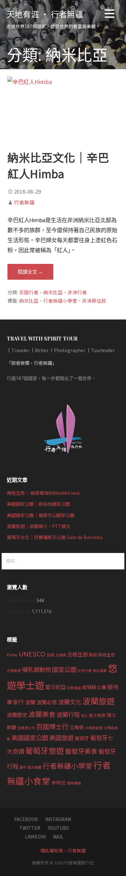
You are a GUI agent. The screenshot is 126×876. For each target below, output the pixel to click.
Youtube (58, 828)
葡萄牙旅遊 (44, 750)
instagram (58, 819)
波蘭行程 (68, 714)
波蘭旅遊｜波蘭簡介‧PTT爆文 (38, 526)
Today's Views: (22, 600)
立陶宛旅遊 (94, 727)
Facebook (26, 819)
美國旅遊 (61, 737)
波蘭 (30, 702)
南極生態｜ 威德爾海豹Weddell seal (43, 493)
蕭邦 (22, 767)
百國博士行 (52, 726)
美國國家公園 (29, 737)
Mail (58, 836)
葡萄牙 (82, 738)
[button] (110, 14)
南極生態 (106, 655)
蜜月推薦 (34, 767)
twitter (29, 828)
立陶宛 (76, 727)
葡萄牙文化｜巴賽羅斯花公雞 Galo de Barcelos (55, 537)
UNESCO (32, 653)
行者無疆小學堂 (60, 300)
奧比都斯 (100, 670)
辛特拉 (58, 782)
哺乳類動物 (36, 669)
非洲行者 (77, 292)
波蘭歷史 (17, 715)
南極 (93, 655)
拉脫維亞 (74, 687)
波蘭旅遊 (98, 701)
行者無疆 (24, 202)
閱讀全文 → (30, 272)
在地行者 (85, 670)
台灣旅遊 (14, 670)
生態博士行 (26, 727)
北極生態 (77, 654)
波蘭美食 (42, 714)
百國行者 (28, 292)
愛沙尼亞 (55, 687)
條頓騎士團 (94, 687)
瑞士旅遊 (97, 715)
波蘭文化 (69, 702)
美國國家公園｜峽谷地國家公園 (38, 504)
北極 (50, 655)
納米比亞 (53, 292)
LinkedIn (35, 836)
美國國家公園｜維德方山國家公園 (41, 515)
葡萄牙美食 (81, 751)
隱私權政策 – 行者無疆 (63, 850)
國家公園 (64, 669)
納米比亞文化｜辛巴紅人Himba (58, 165)
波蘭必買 (47, 702)
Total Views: (19, 611)
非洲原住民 (94, 300)
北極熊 (61, 655)
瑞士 (84, 715)
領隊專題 (74, 783)
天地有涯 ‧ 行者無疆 (44, 14)
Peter (12, 655)
